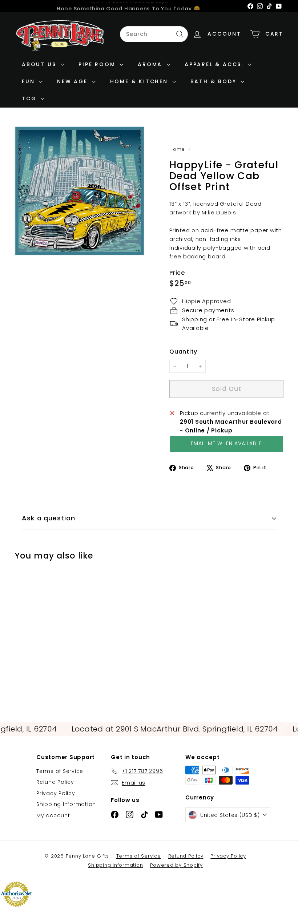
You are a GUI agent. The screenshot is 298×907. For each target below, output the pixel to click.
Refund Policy (55, 782)
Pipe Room (98, 64)
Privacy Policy (55, 793)
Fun (29, 81)
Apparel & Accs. (215, 64)
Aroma (151, 64)
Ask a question (48, 518)
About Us (40, 64)
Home (178, 149)
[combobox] (154, 34)
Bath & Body (214, 81)
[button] (226, 443)
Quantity (183, 351)
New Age (73, 81)
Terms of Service (59, 771)
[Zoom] (80, 191)
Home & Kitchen (140, 81)
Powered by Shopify (176, 865)
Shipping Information (66, 804)
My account (53, 815)
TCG (30, 98)
